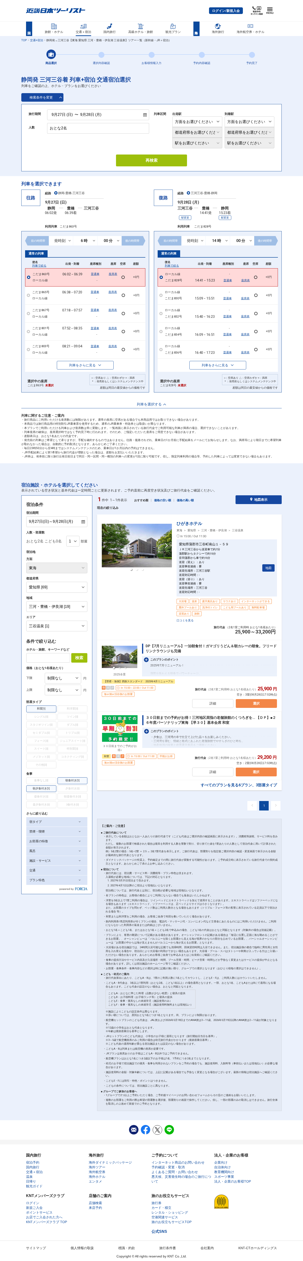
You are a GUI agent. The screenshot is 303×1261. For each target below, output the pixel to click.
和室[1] (41, 708)
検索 (79, 658)
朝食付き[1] (72, 780)
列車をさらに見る (82, 365)
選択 (256, 703)
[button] (226, 10)
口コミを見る (185, 620)
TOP (24, 40)
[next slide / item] (166, 545)
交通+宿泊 (36, 40)
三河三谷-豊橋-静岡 (204, 193)
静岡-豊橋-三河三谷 (71, 193)
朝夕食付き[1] (41, 788)
